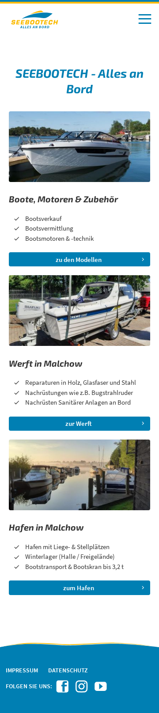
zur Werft (78, 423)
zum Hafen (78, 588)
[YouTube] (102, 689)
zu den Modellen (79, 259)
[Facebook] (64, 689)
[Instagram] (83, 689)
